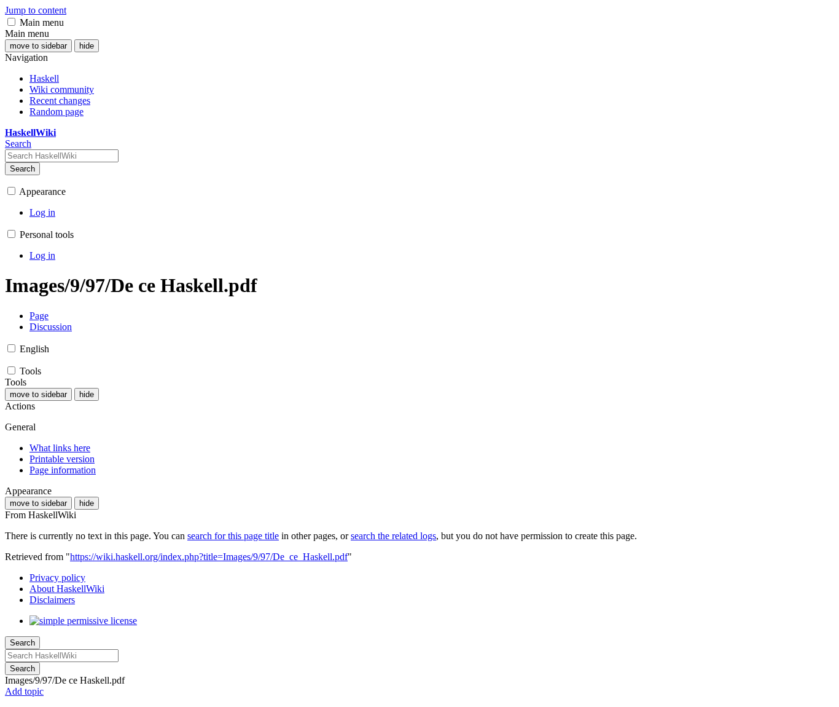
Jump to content (35, 10)
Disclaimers (52, 599)
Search (22, 168)
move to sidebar (38, 45)
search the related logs (393, 536)
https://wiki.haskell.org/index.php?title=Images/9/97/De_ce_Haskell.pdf (209, 556)
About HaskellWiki (66, 588)
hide (86, 45)
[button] (11, 22)
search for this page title (233, 536)
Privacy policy (57, 577)
